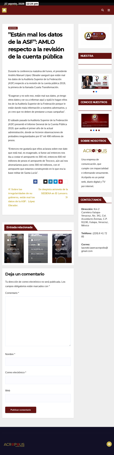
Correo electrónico (15, 372)
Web (7, 390)
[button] (102, 10)
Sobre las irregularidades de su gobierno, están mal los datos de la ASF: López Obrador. (21, 197)
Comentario (12, 293)
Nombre (10, 354)
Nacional (13, 28)
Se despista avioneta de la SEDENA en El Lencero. (53, 191)
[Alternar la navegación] (109, 10)
